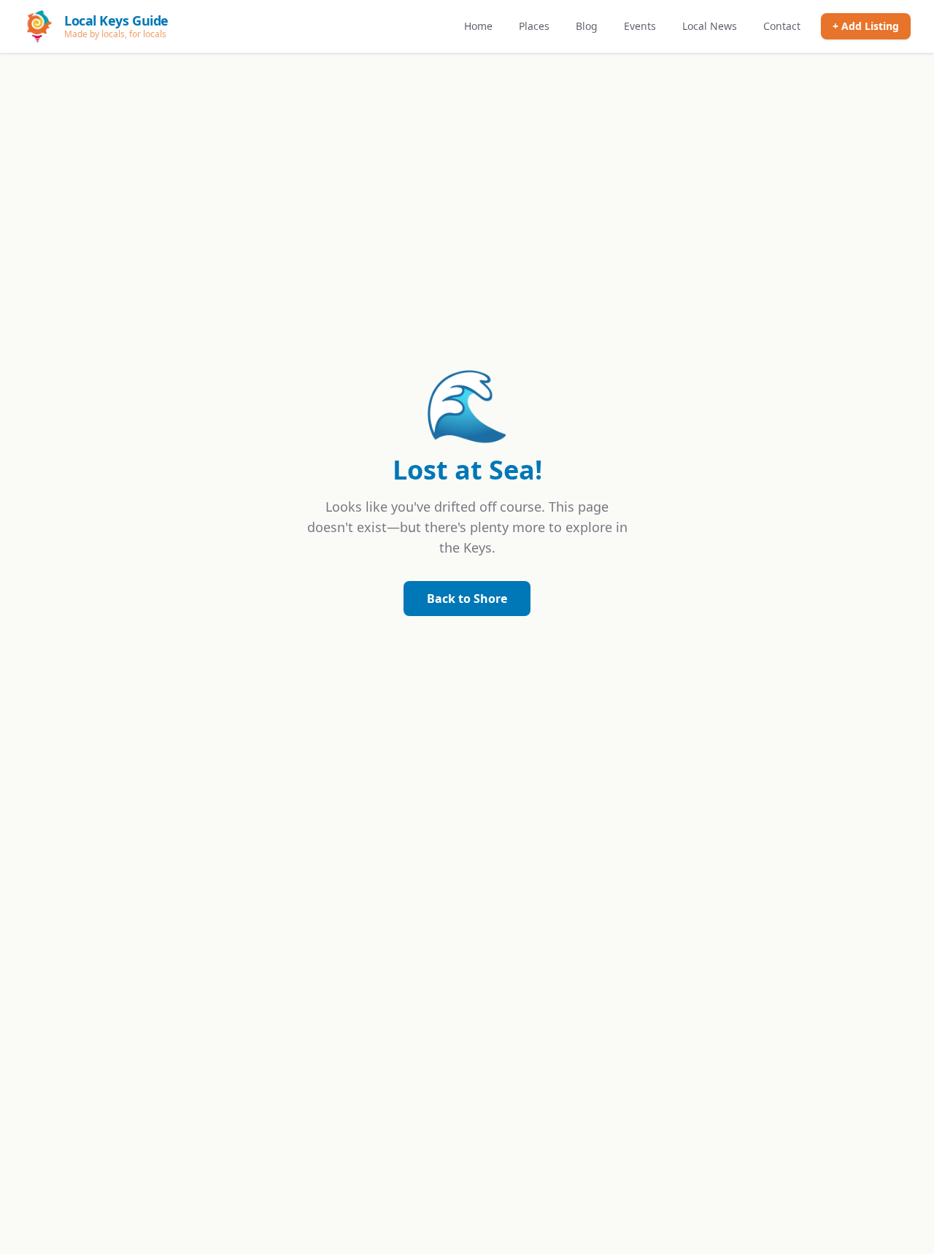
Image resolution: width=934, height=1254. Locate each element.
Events (640, 26)
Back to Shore (467, 599)
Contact (781, 26)
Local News (709, 26)
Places (534, 26)
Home (478, 26)
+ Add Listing (866, 26)
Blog (587, 26)
